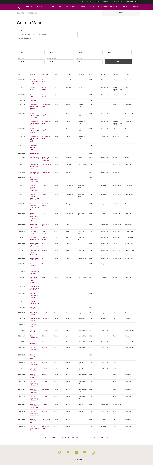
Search (20, 30)
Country (21, 58)
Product (32, 74)
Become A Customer (102, 1)
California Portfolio (67, 6)
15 (90, 437)
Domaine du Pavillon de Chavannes (45, 158)
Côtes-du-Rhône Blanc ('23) (34, 349)
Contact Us (118, 1)
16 (94, 437)
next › (103, 437)
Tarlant (44, 185)
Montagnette (45, 381)
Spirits (39, 6)
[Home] (19, 7)
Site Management (132, 1)
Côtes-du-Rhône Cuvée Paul (34, 356)
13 (81, 437)
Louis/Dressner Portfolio (107, 6)
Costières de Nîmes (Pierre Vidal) (34, 147)
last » (109, 437)
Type (48, 49)
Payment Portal (86, 1)
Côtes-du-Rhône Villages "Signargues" (34, 383)
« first (44, 437)
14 (85, 437)
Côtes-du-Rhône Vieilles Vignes (34, 375)
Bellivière (44, 243)
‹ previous (52, 437)
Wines (28, 6)
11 (73, 437)
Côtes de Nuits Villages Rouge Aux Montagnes (34, 288)
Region (68, 74)
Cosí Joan (33, 100)
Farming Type (80, 49)
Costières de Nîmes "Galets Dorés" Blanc (34, 115)
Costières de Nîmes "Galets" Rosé (34, 123)
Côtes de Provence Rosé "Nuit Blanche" (34, 295)
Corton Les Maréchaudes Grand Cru (34, 81)
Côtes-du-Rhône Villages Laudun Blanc (34, 405)
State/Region (51, 58)
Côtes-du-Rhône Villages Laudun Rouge (34, 413)
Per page (79, 58)
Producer (21, 49)
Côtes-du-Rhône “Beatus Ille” (34, 420)
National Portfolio (87, 6)
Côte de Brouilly (34, 153)
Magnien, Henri (46, 164)
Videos (124, 6)
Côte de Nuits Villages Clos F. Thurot (34, 166)
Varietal (108, 49)
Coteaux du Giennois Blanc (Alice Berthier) (34, 225)
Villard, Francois (47, 172)
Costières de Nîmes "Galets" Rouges (34, 130)
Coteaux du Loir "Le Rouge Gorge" (34, 265)
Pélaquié (44, 330)
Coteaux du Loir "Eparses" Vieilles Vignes (34, 244)
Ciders (52, 6)
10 (69, 437)
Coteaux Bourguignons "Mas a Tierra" (34, 179)
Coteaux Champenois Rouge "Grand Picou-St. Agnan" (34, 216)
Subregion (81, 74)
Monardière (45, 313)
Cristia (44, 336)
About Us (135, 6)
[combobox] (57, 13)
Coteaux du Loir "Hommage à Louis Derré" (34, 252)
